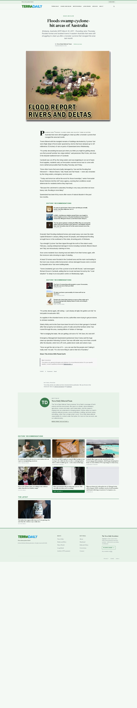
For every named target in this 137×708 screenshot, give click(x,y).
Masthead (82, 542)
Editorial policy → (68, 364)
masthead (69, 386)
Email (55, 371)
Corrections (83, 548)
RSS (111, 551)
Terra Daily (55, 6)
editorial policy (58, 418)
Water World (77, 6)
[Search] (114, 6)
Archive (95, 6)
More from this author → (60, 421)
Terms (112, 558)
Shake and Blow (66, 6)
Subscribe (112, 1)
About (101, 6)
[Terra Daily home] (32, 6)
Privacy (106, 558)
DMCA (117, 558)
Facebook (49, 371)
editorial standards (59, 386)
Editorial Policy (84, 545)
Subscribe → (108, 547)
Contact (82, 551)
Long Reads (87, 6)
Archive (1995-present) (63, 551)
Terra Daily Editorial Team (64, 44)
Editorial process (78, 44)
